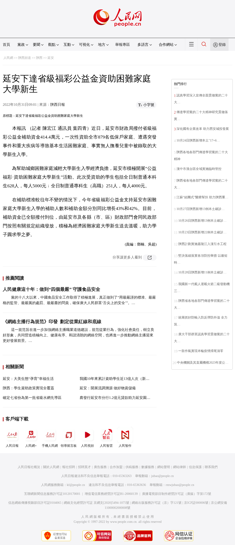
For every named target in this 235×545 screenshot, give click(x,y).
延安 (51, 58)
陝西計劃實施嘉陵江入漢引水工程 (202, 244)
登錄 (222, 44)
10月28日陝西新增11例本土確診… (202, 272)
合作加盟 (116, 467)
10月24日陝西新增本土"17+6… (198, 140)
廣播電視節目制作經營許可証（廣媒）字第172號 (176, 494)
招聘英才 (84, 467)
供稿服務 (132, 467)
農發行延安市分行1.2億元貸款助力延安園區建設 (119, 398)
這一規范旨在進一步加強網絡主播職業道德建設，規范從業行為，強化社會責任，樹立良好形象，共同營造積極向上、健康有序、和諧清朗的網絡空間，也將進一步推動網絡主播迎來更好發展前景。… (78, 335)
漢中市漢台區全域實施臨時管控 (198, 169)
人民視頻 (87, 445)
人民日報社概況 (29, 467)
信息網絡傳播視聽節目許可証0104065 (34, 502)
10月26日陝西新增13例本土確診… (202, 220)
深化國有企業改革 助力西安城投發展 (202, 129)
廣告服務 (100, 467)
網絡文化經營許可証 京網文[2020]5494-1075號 (96, 502)
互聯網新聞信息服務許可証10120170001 (52, 494)
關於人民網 (51, 467)
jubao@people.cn (162, 476)
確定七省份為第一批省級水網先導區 (32, 398)
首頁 (6, 44)
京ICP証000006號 (196, 502)
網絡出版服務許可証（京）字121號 (157, 502)
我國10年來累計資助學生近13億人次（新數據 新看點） (124, 379)
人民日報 (12, 445)
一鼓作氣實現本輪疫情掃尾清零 (200, 351)
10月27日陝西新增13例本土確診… (200, 209)
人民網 (8, 58)
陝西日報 (57, 104)
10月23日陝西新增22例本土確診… (202, 232)
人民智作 (125, 445)
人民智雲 (106, 445)
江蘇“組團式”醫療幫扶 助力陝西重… (202, 197)
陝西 (39, 58)
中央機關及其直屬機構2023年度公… (202, 362)
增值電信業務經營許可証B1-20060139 (111, 494)
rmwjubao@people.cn (180, 485)
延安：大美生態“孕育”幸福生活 (28, 379)
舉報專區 (122, 44)
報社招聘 (68, 467)
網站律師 (179, 467)
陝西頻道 (24, 58)
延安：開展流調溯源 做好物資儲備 (108, 388)
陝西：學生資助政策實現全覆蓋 (28, 388)
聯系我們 (211, 467)
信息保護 (195, 467)
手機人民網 (50, 445)
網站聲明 (163, 467)
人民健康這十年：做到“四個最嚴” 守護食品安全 (51, 289)
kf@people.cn (76, 485)
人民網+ (31, 445)
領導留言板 (69, 445)
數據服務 (147, 467)
